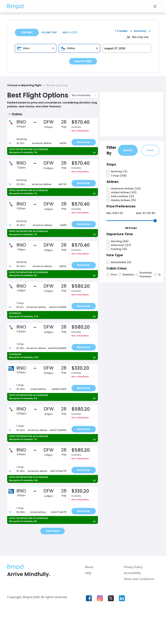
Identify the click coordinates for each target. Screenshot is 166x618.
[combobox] (35, 48)
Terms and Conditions (139, 579)
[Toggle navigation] (155, 6)
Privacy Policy (133, 567)
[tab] (27, 32)
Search (127, 150)
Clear (150, 150)
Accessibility (132, 573)
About (89, 567)
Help (88, 573)
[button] (15, 6)
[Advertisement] (131, 114)
